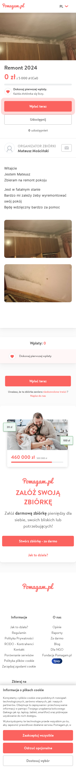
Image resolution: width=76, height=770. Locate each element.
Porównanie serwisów (19, 655)
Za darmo (57, 638)
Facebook (8, 597)
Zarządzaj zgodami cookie (19, 666)
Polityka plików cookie (19, 661)
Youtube (68, 597)
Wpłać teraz (38, 106)
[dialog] (38, 727)
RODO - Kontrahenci (19, 644)
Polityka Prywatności (19, 638)
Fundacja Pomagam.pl (57, 655)
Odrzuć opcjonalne (38, 748)
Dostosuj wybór (38, 760)
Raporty (57, 633)
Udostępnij (38, 119)
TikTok (56, 597)
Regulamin (19, 633)
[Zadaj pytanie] (66, 148)
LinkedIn (44, 597)
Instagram (32, 597)
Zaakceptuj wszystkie (38, 735)
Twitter (20, 597)
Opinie (57, 627)
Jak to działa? (38, 555)
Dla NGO (57, 649)
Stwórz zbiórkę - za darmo (38, 541)
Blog (57, 644)
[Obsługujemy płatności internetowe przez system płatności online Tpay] (57, 661)
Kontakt (19, 649)
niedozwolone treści (54, 392)
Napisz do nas (38, 396)
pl (61, 6)
